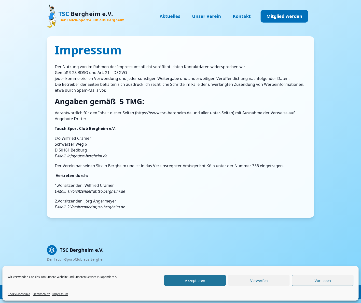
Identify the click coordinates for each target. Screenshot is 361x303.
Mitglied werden (284, 16)
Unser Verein (206, 16)
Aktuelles (170, 16)
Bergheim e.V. (91, 16)
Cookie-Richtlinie (19, 294)
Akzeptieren (195, 280)
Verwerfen (259, 280)
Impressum (60, 294)
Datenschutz (41, 294)
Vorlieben (323, 280)
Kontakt (242, 16)
